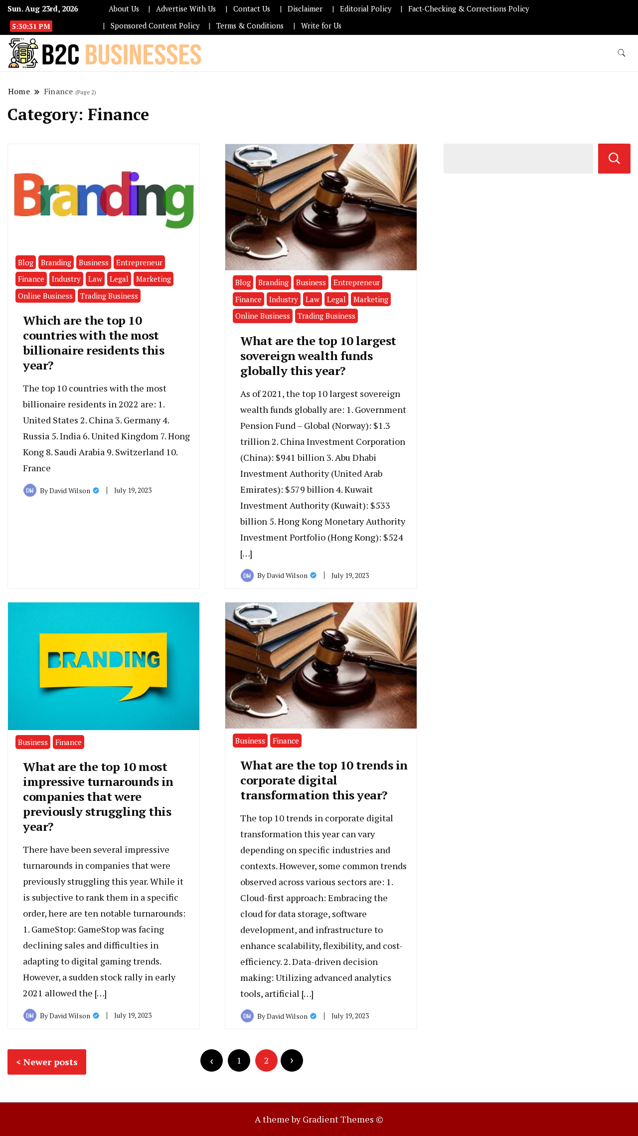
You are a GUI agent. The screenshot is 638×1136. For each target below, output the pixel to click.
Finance (31, 279)
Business (94, 262)
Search (614, 159)
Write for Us (321, 25)
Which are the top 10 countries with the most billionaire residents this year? (93, 342)
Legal (119, 279)
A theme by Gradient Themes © (319, 1119)
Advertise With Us (186, 8)
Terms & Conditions (250, 25)
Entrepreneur (139, 262)
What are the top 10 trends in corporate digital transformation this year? (324, 780)
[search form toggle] (622, 53)
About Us (124, 8)
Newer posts (50, 1062)
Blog (25, 262)
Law (95, 279)
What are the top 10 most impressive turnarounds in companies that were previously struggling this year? (98, 796)
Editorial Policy (365, 8)
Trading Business (109, 296)
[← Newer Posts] (211, 1060)
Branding (56, 262)
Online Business (45, 296)
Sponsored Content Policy (155, 25)
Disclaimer (305, 8)
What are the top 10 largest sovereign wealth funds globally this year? (318, 356)
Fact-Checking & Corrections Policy (468, 8)
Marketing (153, 279)
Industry (66, 279)
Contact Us (251, 8)
